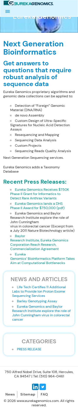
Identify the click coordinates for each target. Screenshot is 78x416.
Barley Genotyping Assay (37, 301)
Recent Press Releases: (34, 181)
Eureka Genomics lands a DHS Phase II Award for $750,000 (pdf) (37, 205)
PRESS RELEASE (29, 349)
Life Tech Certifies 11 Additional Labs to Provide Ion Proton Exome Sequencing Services (39, 291)
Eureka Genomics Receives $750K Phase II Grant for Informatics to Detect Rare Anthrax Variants (39, 193)
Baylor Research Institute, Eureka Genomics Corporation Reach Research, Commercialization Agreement (39, 242)
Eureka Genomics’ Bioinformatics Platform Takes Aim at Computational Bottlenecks (42, 258)
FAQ (44, 394)
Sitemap (27, 394)
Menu (7, 11)
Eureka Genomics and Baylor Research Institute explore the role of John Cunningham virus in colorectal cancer (41, 313)
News (10, 394)
